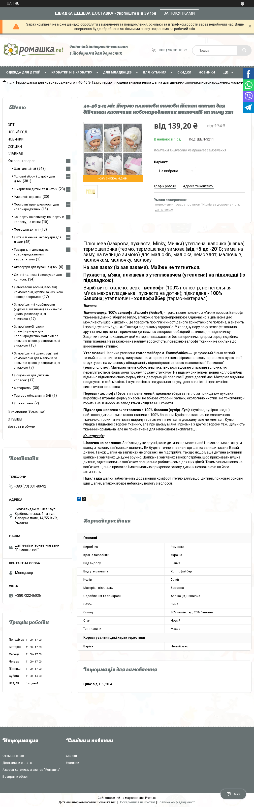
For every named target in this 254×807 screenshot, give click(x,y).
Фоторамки (23, 388)
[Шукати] (244, 50)
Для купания (154, 72)
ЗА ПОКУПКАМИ (179, 13)
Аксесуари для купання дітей (36, 267)
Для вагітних (23, 403)
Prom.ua (151, 798)
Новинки (72, 763)
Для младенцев (117, 72)
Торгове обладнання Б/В (32, 395)
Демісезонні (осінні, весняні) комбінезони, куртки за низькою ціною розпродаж (38, 291)
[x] (84, 499)
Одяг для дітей (25, 169)
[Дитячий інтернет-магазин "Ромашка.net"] (33, 50)
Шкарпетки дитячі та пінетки (35, 189)
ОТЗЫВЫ (15, 419)
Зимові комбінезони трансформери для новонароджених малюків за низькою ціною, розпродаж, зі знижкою (37, 336)
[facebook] (79, 499)
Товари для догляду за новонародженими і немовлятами (31, 254)
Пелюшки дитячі (26, 229)
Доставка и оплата (17, 763)
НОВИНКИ (207, 72)
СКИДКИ (184, 72)
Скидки (71, 756)
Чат (237, 794)
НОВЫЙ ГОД (18, 132)
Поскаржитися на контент (137, 802)
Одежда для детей (23, 72)
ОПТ (11, 125)
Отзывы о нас (13, 756)
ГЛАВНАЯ (15, 154)
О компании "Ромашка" (26, 412)
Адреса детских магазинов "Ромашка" (31, 770)
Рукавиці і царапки (27, 197)
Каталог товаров (21, 161)
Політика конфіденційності (176, 802)
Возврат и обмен (21, 426)
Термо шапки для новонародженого (45, 82)
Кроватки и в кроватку (71, 72)
